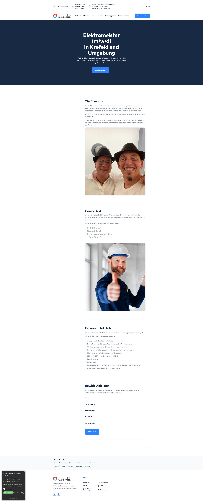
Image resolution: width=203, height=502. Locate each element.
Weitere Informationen (18, 486)
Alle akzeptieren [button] (8, 492)
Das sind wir (60, 100)
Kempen (70, 466)
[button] (13, 496)
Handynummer (90, 404)
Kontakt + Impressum (101, 486)
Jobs (93, 16)
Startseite (78, 16)
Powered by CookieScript (13, 498)
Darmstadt (79, 466)
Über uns (86, 16)
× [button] (24, 472)
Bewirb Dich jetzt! (61, 112)
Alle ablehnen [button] (19, 492)
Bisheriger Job (90, 423)
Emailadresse (90, 410)
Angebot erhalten (142, 16)
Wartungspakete (110, 16)
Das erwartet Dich (62, 108)
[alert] (13, 485)
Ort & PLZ (88, 417)
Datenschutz (102, 490)
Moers (57, 466)
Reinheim (87, 466)
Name (87, 398)
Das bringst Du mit (62, 104)
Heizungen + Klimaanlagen (86, 489)
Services (99, 16)
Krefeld (63, 466)
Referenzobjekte (123, 16)
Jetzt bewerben (100, 70)
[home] (61, 16)
